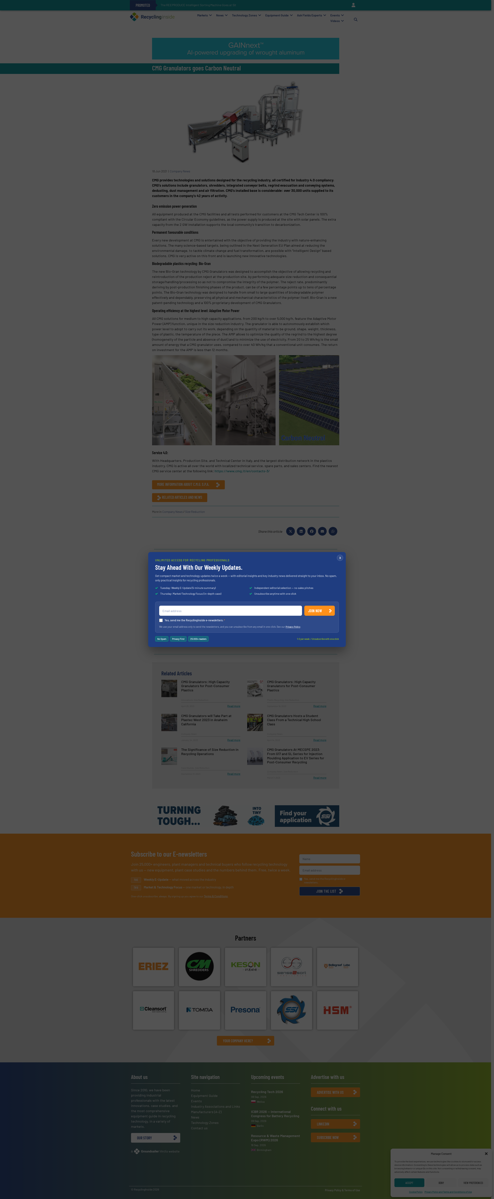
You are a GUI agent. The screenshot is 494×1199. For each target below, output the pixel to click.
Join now (315, 610)
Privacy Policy (293, 626)
